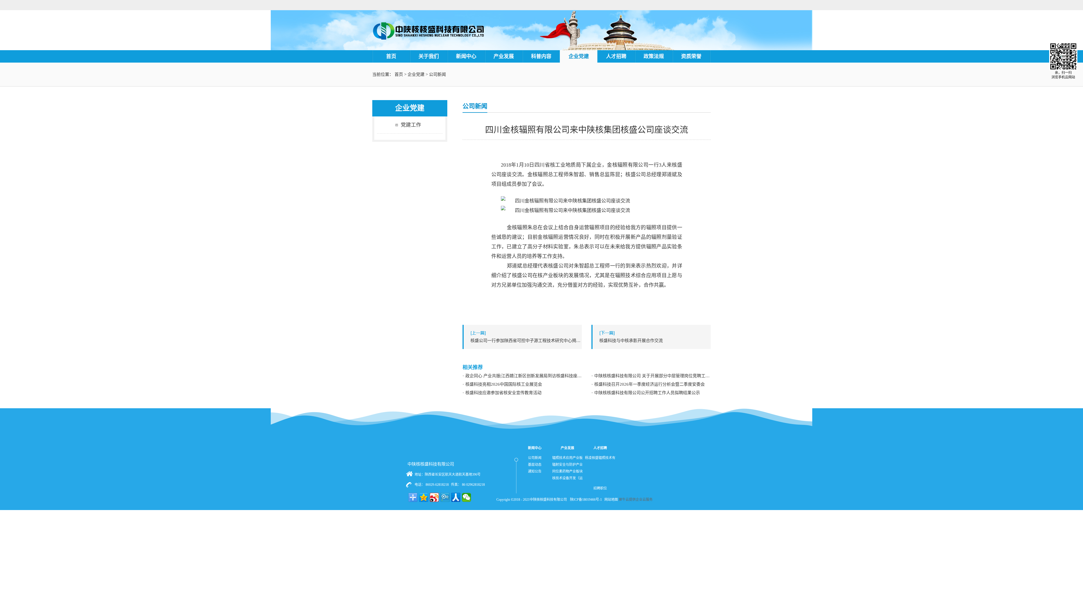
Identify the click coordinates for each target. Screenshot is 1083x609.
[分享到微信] (466, 497)
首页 (391, 56)
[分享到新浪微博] (434, 497)
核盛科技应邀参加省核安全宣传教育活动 (503, 392)
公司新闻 (437, 74)
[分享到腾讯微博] (445, 497)
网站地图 (610, 500)
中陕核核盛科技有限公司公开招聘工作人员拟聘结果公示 (647, 392)
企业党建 (416, 74)
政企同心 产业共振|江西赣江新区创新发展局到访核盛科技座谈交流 (523, 376)
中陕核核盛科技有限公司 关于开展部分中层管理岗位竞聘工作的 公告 (652, 376)
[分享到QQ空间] (423, 497)
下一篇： (631, 340)
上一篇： (526, 340)
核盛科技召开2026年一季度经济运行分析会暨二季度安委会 (649, 384)
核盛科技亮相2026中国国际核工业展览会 (503, 384)
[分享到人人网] (455, 497)
